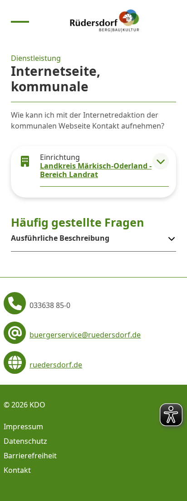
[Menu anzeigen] (20, 21)
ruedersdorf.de (56, 365)
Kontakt (17, 470)
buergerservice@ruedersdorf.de (85, 335)
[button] (161, 161)
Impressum (23, 427)
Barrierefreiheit (30, 456)
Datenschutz (25, 441)
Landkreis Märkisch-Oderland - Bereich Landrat (96, 170)
